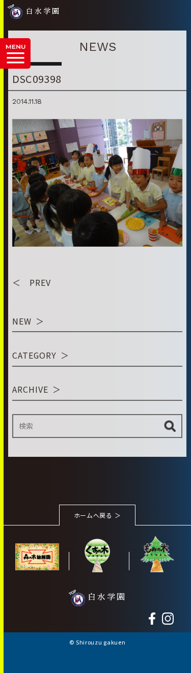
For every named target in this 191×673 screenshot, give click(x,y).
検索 (170, 426)
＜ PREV (31, 282)
